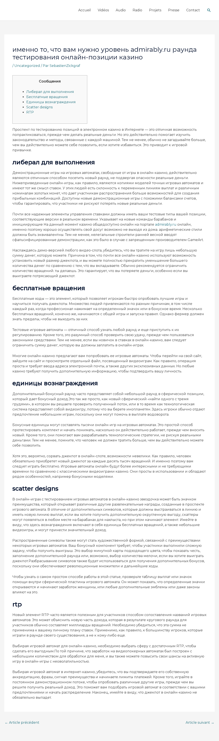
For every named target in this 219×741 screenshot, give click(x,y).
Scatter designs (39, 107)
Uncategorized (27, 66)
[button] (209, 10)
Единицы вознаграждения (51, 102)
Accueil (84, 10)
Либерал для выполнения (50, 92)
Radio (137, 10)
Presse (173, 10)
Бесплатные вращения (47, 97)
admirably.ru (165, 224)
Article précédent (22, 722)
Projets (155, 10)
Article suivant (200, 722)
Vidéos (103, 10)
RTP (30, 112)
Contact (193, 10)
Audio (121, 10)
